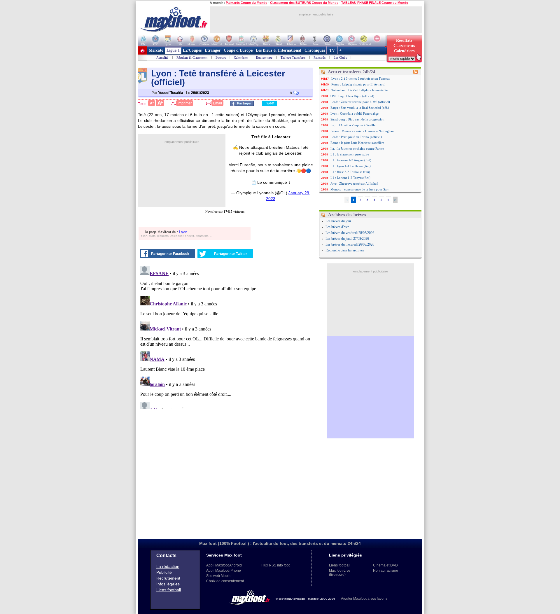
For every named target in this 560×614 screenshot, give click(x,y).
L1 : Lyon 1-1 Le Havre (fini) (350, 166)
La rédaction (167, 566)
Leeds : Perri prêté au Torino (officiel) (356, 137)
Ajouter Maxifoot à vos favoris (364, 598)
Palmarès (320, 57)
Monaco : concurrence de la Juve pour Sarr (359, 189)
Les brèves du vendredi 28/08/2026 (350, 233)
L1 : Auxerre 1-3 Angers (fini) (350, 160)
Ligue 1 (173, 50)
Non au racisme (385, 570)
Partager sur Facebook (170, 254)
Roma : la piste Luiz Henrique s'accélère (357, 142)
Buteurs (221, 57)
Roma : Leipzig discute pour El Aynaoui (358, 84)
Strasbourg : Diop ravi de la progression (357, 119)
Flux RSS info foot (275, 565)
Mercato (156, 50)
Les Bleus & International (278, 50)
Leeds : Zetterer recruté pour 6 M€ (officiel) (360, 102)
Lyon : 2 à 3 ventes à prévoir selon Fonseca (360, 78)
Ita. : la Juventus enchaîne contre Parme (357, 148)
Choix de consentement (225, 581)
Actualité (162, 57)
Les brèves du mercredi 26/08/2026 (350, 244)
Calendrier (241, 57)
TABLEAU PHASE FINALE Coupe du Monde (374, 2)
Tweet (269, 103)
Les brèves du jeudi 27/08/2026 (347, 239)
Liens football (168, 589)
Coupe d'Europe (238, 50)
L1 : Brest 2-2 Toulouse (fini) (350, 172)
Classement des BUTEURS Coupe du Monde (304, 2)
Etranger (212, 50)
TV (332, 50)
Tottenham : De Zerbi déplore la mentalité (359, 90)
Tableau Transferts (293, 57)
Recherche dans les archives (345, 250)
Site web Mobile (219, 576)
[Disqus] (226, 336)
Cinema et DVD (385, 565)
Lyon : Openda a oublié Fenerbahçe (354, 113)
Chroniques (314, 50)
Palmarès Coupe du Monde (246, 2)
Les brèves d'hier (337, 227)
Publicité (164, 572)
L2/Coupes (192, 50)
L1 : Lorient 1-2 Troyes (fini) (350, 177)
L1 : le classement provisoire (349, 154)
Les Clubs (340, 57)
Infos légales (168, 584)
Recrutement (168, 578)
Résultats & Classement (191, 57)
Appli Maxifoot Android (224, 565)
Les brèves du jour (338, 221)
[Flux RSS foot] (415, 73)
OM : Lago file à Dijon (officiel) (352, 96)
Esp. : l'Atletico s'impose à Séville (352, 125)
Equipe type (264, 57)
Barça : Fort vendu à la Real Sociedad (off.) (359, 107)
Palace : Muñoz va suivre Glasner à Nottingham (362, 131)
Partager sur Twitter (230, 254)
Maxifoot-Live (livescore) (339, 572)
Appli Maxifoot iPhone (223, 570)
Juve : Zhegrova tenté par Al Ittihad (354, 183)
